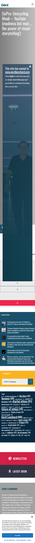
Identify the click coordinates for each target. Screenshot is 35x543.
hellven (25, 418)
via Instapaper (24, 432)
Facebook (4, 407)
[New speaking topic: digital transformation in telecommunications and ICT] (17, 289)
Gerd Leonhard (11, 417)
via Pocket (5, 435)
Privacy (23, 422)
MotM (15, 420)
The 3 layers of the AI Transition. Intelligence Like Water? (18, 351)
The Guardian (19, 430)
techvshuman (16, 428)
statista (22, 425)
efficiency (25, 404)
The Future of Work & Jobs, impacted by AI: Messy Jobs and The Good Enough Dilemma (21, 345)
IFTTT (3, 420)
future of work (17, 412)
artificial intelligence (12, 396)
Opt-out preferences (9, 540)
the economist (7, 430)
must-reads (25, 420)
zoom (27, 435)
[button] (32, 517)
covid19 (28, 399)
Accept (17, 535)
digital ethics (22, 401)
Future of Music (5, 412)
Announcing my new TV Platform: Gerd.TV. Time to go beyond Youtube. (20, 323)
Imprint (29, 540)
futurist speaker (7, 415)
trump (3, 433)
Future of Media (28, 410)
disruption (16, 404)
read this (4, 425)
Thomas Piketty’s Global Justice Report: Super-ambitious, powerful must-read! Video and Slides (21, 330)
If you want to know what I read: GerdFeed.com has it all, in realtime (19, 337)
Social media (13, 425)
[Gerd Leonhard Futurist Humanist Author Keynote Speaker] (4, 5)
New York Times (13, 423)
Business (7, 398)
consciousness (19, 399)
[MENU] (33, 5)
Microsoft (10, 420)
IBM (31, 418)
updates (12, 432)
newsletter (4, 423)
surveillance (6, 427)
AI (2, 396)
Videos (14, 435)
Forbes (11, 407)
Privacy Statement (21, 540)
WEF (20, 435)
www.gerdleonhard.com (17, 72)
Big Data (24, 396)
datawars (6, 402)
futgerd (17, 407)
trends (28, 430)
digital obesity (6, 404)
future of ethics (12, 409)
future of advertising (26, 407)
